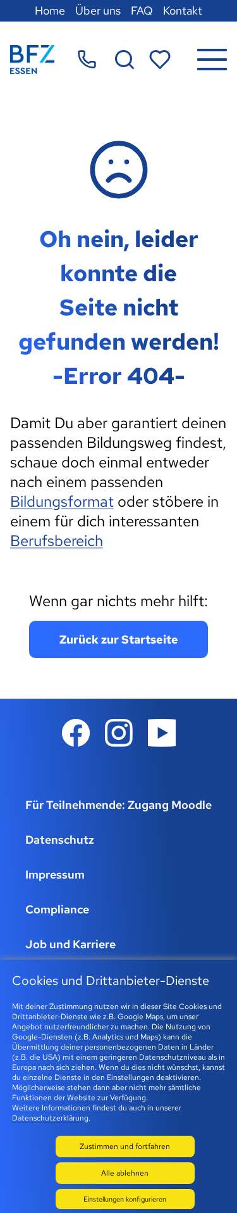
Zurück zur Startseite (118, 639)
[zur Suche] (124, 59)
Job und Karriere (70, 944)
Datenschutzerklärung (50, 1118)
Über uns (98, 10)
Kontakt (182, 10)
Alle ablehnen (125, 1173)
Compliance (57, 909)
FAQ (142, 10)
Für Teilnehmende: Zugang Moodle (118, 804)
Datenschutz (59, 839)
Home (50, 10)
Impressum (55, 874)
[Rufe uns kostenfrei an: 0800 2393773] (87, 59)
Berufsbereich (56, 540)
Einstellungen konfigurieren (124, 1199)
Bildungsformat (62, 501)
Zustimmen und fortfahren (125, 1146)
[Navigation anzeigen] (212, 59)
